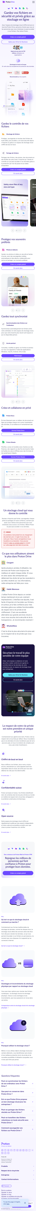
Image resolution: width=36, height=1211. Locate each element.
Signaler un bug (6, 1194)
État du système (6, 1190)
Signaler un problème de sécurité (11, 1196)
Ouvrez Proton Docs (18, 430)
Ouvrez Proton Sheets (18, 457)
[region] (18, 206)
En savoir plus (18, 173)
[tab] (16, 230)
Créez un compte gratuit (18, 37)
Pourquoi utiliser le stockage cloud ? (13, 1065)
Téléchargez (18, 356)
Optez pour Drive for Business (18, 42)
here (8, 1204)
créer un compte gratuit (16, 543)
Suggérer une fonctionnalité (10, 1198)
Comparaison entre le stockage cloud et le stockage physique (18, 1007)
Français (6, 1186)
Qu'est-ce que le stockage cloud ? (12, 946)
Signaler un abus (6, 1192)
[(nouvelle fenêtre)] (2, 1150)
